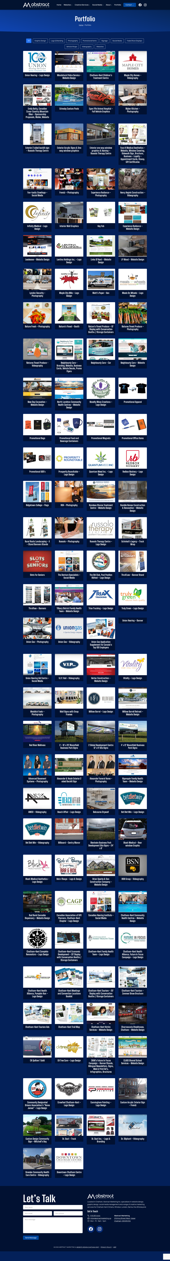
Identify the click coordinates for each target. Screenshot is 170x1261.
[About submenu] (111, 4)
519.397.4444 (95, 1215)
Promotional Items (90, 41)
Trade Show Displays (134, 41)
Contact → (130, 5)
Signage (104, 41)
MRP (114, 1247)
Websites (100, 46)
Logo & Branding (57, 41)
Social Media (117, 41)
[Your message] (53, 1232)
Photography (73, 41)
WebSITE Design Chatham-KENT (87, 1247)
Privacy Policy (106, 1247)
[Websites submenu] (71, 4)
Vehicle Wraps (71, 46)
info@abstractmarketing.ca (100, 1218)
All (29, 41)
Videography (87, 46)
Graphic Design (40, 41)
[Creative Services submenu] (89, 4)
